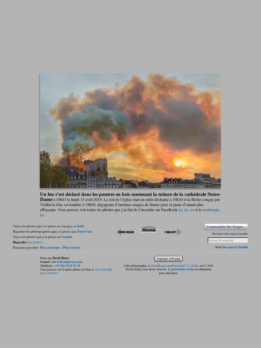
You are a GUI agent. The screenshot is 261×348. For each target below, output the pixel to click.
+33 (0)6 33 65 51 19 (67, 265)
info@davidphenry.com (66, 262)
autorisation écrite (182, 269)
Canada (66, 236)
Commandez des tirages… (226, 226)
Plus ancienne (50, 247)
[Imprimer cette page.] (170, 259)
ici (180, 209)
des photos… (37, 242)
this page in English (235, 247)
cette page (230, 233)
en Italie (79, 225)
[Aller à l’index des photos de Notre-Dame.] (149, 233)
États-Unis (84, 231)
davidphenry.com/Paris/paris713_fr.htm (174, 265)
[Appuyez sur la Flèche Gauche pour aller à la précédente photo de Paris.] (126, 233)
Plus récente (71, 247)
